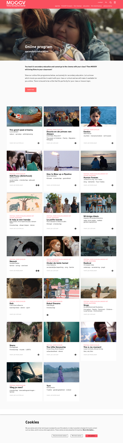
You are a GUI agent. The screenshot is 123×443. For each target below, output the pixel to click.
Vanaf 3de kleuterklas (17, 395)
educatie (28, 42)
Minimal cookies (76, 435)
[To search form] (110, 2)
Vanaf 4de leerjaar (89, 228)
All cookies (91, 435)
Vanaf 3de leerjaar (52, 143)
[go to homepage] (16, 4)
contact (100, 2)
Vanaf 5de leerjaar (52, 228)
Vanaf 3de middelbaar (90, 143)
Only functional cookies (60, 435)
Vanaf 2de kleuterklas (17, 143)
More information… (89, 430)
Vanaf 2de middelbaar (16, 270)
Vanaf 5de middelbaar (90, 270)
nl (106, 2)
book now (30, 89)
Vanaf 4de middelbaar (53, 185)
